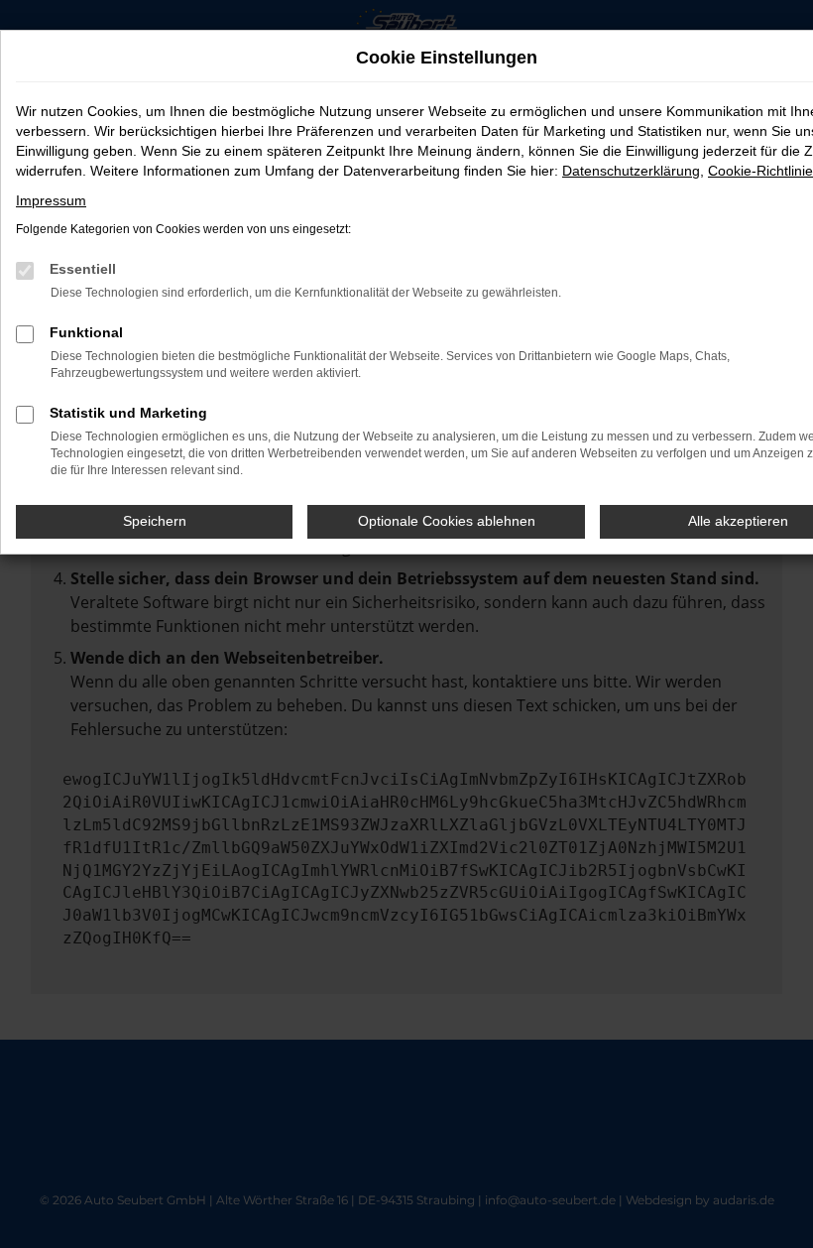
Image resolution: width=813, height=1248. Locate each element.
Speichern (154, 521)
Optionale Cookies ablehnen (446, 521)
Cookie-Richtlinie (760, 171)
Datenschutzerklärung (631, 171)
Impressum (51, 200)
